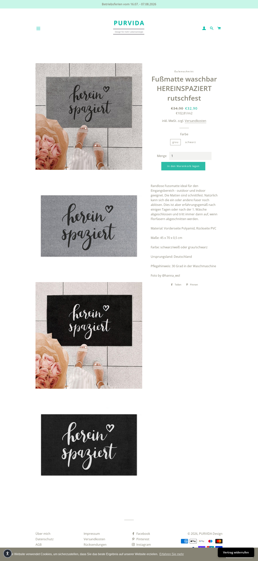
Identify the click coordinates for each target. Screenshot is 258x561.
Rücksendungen (95, 545)
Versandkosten (195, 121)
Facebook (143, 534)
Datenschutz (45, 539)
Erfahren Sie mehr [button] (171, 554)
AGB (39, 545)
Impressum (92, 534)
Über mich (43, 534)
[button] (7, 553)
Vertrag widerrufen (236, 552)
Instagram (143, 545)
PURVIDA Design (210, 534)
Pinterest (142, 539)
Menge (162, 156)
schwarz (190, 142)
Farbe (184, 134)
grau (175, 142)
